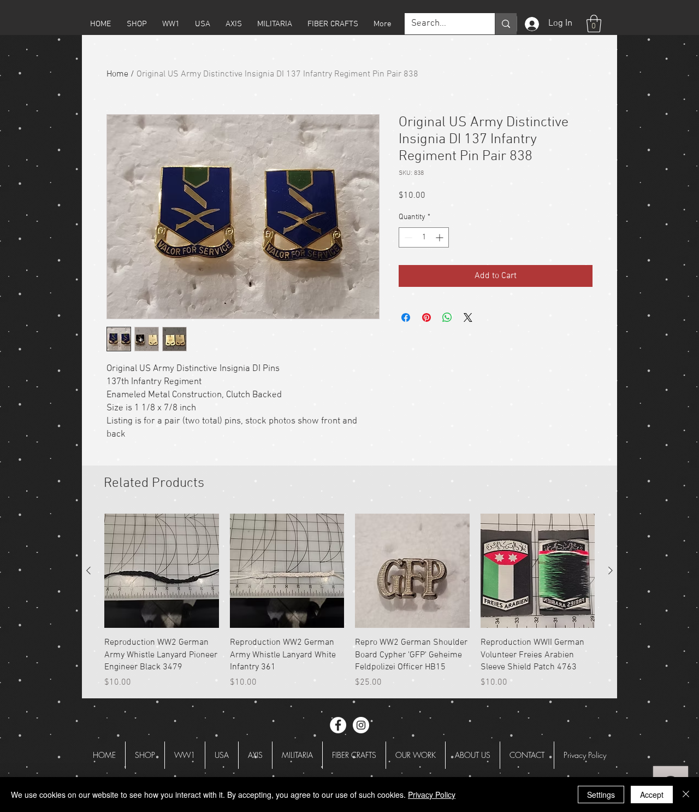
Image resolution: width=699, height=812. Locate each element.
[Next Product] (610, 570)
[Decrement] (407, 237)
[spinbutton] (424, 237)
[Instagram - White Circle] (361, 725)
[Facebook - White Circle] (338, 725)
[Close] (685, 794)
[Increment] (440, 237)
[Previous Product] (88, 570)
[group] (349, 601)
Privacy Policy (431, 794)
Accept (652, 794)
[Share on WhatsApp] (447, 317)
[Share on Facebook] (405, 317)
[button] (137, 24)
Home (117, 74)
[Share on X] (468, 317)
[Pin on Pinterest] (426, 317)
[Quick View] (161, 571)
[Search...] (506, 23)
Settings (601, 794)
